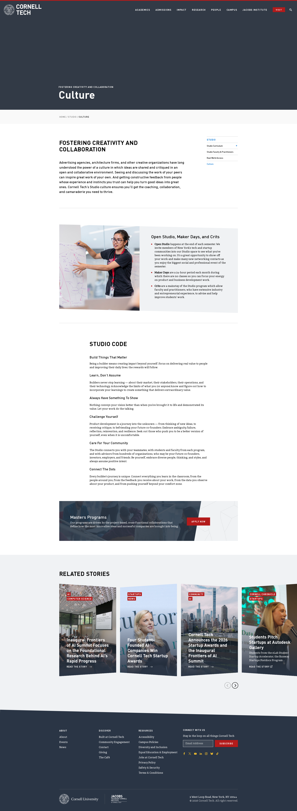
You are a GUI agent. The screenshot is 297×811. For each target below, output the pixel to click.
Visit (279, 9)
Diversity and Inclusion (153, 747)
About (63, 737)
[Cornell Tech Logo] (23, 9)
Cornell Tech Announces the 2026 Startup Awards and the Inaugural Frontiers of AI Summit (208, 648)
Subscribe (226, 743)
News (132, 598)
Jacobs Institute (255, 9)
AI (69, 594)
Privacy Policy (147, 762)
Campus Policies (148, 742)
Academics (142, 9)
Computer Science (79, 598)
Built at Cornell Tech (111, 737)
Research (199, 9)
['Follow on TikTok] (217, 753)
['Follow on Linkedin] (201, 753)
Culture (210, 164)
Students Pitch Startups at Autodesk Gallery (270, 642)
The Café (104, 757)
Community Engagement (114, 742)
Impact (182, 9)
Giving (103, 752)
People (216, 9)
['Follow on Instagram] (206, 753)
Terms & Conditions (151, 773)
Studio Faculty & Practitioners (220, 151)
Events (63, 742)
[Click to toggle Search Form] (290, 9)
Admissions (163, 9)
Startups (135, 594)
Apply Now (198, 521)
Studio (211, 139)
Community (196, 594)
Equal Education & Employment (158, 752)
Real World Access (215, 158)
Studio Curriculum (215, 145)
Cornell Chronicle (262, 594)
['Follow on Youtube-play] (195, 753)
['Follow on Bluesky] (212, 753)
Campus (232, 9)
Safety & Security (149, 767)
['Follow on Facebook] (184, 753)
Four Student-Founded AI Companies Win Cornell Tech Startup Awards (147, 650)
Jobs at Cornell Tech (151, 757)
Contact (104, 747)
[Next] (235, 685)
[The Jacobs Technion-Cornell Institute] (116, 799)
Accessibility (146, 737)
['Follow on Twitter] (190, 753)
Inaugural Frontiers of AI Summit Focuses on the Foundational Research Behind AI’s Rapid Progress (88, 650)
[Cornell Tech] (82, 799)
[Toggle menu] (236, 146)
